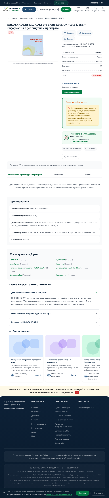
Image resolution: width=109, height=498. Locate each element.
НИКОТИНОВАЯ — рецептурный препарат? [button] (31, 313)
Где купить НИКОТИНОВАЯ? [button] (25, 322)
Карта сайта (59, 443)
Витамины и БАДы (26, 18)
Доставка (37, 3)
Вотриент (14, 260)
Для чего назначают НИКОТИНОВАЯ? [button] (29, 292)
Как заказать (36, 428)
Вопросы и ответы (38, 424)
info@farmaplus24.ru (12, 3)
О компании (26, 3)
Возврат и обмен (61, 412)
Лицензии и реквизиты (64, 420)
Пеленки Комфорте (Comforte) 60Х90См (28, 268)
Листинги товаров (62, 439)
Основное (70, 33)
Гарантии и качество (63, 416)
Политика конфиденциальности (59, 494)
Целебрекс (14, 264)
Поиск (33, 436)
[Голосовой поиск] (58, 9)
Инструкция (86, 33)
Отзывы (70, 39)
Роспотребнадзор (71, 471)
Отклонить (98, 493)
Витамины (39, 18)
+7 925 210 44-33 (96, 3)
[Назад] (9, 18)
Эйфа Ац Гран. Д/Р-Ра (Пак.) (68, 268)
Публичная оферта (62, 407)
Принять (82, 493)
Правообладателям (63, 435)
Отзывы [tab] (87, 174)
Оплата (34, 432)
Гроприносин (62, 275)
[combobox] (54, 9)
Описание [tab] (58, 174)
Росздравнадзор (42, 471)
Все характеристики (69, 83)
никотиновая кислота (72, 92)
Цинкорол (60, 260)
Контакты (47, 3)
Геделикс (60, 264)
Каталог (31, 9)
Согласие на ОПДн (62, 431)
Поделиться (72, 156)
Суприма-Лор (16, 275)
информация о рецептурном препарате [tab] (25, 174)
